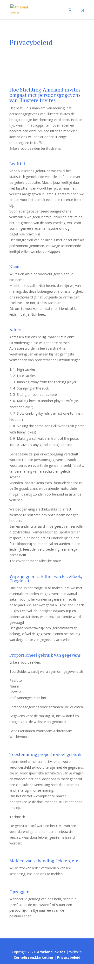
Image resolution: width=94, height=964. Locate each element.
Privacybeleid (68, 957)
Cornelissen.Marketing (33, 957)
